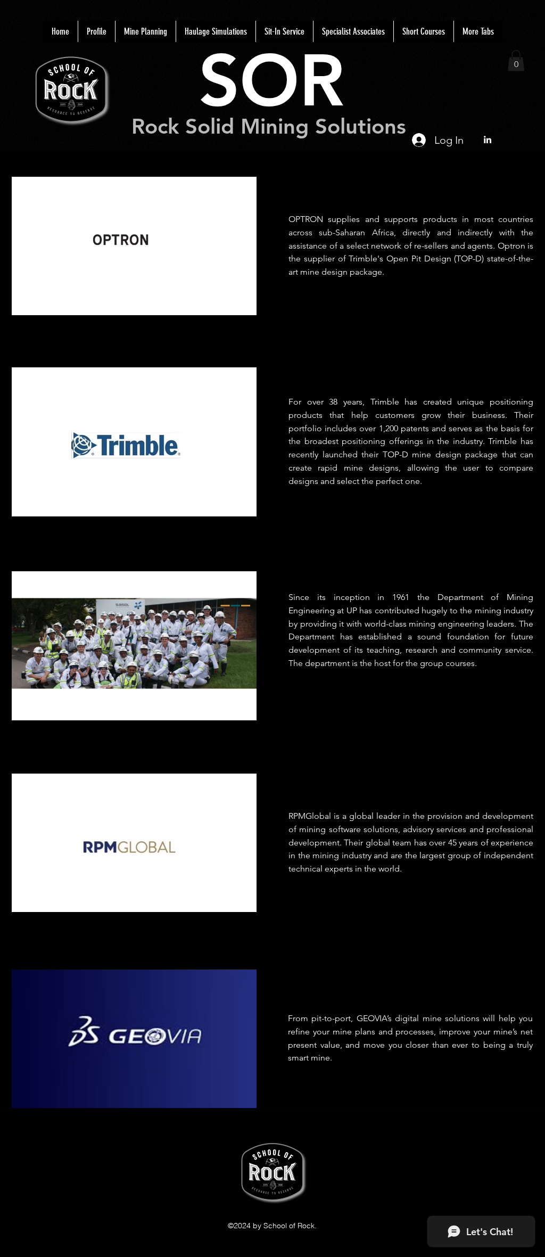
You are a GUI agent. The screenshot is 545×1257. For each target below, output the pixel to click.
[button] (516, 60)
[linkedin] (487, 139)
